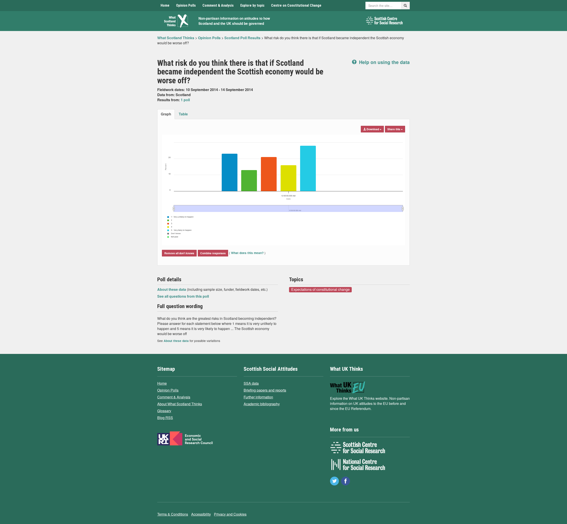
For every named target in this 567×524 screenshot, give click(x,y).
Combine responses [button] (213, 253)
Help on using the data (384, 62)
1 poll (185, 99)
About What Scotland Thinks (179, 403)
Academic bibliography (262, 403)
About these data (172, 289)
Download (373, 129)
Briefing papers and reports (265, 390)
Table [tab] (183, 113)
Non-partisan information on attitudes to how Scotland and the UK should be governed (234, 21)
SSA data (251, 383)
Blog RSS (165, 417)
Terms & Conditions (172, 514)
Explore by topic (252, 5)
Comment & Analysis (218, 5)
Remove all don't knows (179, 253)
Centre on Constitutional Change (296, 5)
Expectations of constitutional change (320, 289)
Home (165, 5)
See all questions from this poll (183, 296)
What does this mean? (247, 253)
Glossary (164, 410)
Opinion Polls (186, 5)
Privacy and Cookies (230, 514)
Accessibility (201, 514)
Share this (394, 129)
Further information (258, 397)
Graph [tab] (166, 113)
